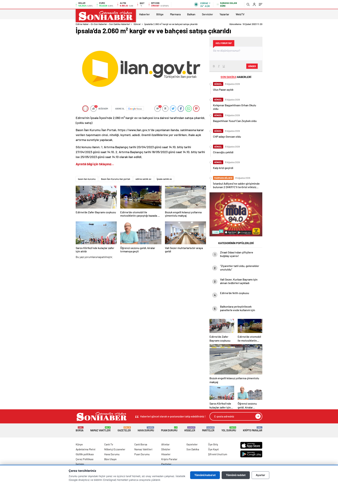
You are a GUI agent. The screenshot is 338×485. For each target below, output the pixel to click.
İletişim (80, 464)
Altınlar (165, 444)
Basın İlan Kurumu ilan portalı (115, 179)
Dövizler (165, 449)
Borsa (79, 429)
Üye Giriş (213, 444)
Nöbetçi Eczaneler (114, 449)
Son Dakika (192, 449)
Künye (79, 444)
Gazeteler (124, 429)
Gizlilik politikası (85, 454)
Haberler (144, 14)
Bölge (160, 14)
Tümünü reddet (236, 475)
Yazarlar (224, 14)
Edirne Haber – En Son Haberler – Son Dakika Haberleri (103, 24)
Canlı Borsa (140, 444)
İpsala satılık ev (164, 179)
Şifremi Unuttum (217, 454)
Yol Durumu (228, 429)
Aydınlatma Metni (85, 449)
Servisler (207, 14)
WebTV (240, 14)
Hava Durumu (146, 429)
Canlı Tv (108, 444)
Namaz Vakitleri (100, 429)
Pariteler (208, 429)
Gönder (252, 66)
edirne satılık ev (143, 179)
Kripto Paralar (252, 429)
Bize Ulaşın (110, 459)
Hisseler (189, 429)
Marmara (175, 14)
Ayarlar (260, 475)
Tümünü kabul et (205, 475)
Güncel (137, 24)
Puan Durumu (169, 429)
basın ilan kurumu (87, 179)
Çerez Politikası (84, 459)
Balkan (191, 14)
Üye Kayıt (213, 449)
